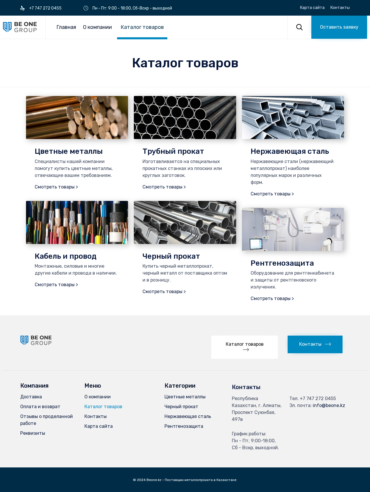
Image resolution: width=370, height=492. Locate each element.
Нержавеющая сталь (187, 416)
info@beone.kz (329, 405)
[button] (339, 27)
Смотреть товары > (56, 187)
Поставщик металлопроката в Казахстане (201, 480)
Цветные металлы (185, 396)
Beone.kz (154, 480)
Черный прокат (181, 406)
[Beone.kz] (20, 27)
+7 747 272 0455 (318, 398)
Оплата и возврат (40, 406)
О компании (97, 27)
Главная (66, 27)
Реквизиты (32, 433)
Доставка (31, 396)
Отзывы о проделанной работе (46, 420)
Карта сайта (312, 8)
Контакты (340, 8)
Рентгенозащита (183, 426)
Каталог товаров (142, 27)
